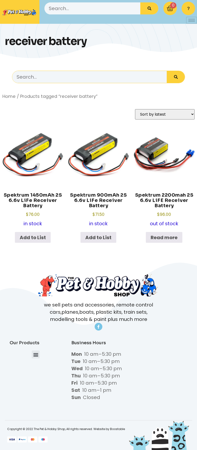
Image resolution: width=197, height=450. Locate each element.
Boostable (117, 429)
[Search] (149, 8)
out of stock (164, 209)
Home (9, 96)
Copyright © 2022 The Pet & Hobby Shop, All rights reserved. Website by (58, 429)
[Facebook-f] (98, 327)
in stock (33, 209)
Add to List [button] (33, 237)
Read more (164, 237)
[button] (36, 354)
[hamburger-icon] (191, 20)
